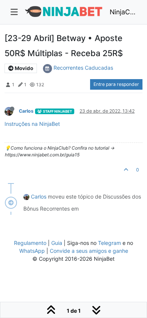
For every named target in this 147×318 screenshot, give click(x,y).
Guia (56, 243)
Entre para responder (116, 84)
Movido (23, 68)
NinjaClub (123, 12)
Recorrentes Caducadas (83, 67)
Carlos (26, 111)
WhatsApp (32, 251)
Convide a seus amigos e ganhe (89, 251)
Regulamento (31, 243)
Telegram (109, 243)
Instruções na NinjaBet (32, 124)
